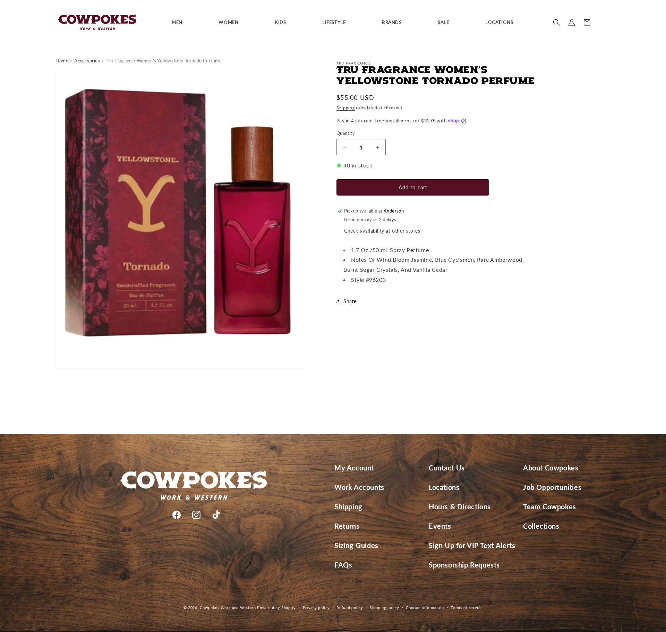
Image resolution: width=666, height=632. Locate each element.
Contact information (425, 607)
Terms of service (467, 607)
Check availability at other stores (382, 231)
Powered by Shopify (276, 607)
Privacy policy (316, 607)
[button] (180, 22)
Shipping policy (384, 607)
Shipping (345, 107)
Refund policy (349, 607)
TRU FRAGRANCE (353, 63)
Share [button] (350, 301)
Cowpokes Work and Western (228, 607)
